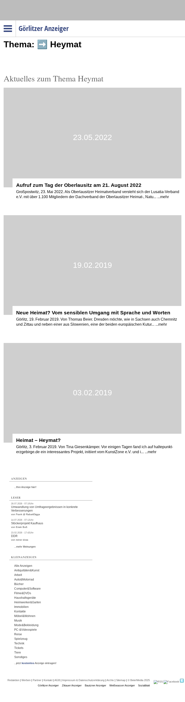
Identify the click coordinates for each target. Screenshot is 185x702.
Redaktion (13, 680)
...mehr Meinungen (25, 546)
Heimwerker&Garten (27, 602)
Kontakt (48, 680)
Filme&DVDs (22, 593)
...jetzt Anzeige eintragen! (35, 663)
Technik (19, 643)
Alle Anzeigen (23, 566)
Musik (18, 620)
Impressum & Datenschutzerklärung (83, 680)
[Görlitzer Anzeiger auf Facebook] (171, 681)
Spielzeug (20, 639)
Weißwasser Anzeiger (122, 685)
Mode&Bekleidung (26, 625)
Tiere (17, 652)
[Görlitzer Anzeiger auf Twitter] (182, 681)
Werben (26, 680)
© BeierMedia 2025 (139, 680)
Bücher (19, 584)
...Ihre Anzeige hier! (25, 487)
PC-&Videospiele (25, 630)
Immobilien (21, 607)
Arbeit (18, 575)
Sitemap (121, 680)
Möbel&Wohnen (24, 616)
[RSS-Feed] (158, 681)
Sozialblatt (144, 685)
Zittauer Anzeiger (72, 685)
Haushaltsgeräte (25, 598)
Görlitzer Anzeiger (48, 685)
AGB (57, 680)
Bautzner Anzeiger (95, 685)
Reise (18, 634)
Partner (37, 680)
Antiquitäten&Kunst (26, 570)
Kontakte (20, 611)
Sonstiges (20, 657)
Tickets (18, 648)
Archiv (110, 680)
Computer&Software (27, 588)
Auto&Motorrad (24, 579)
